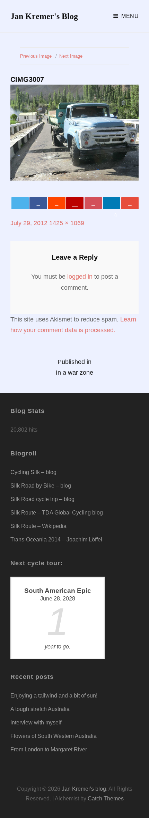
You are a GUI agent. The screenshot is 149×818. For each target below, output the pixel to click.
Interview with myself (35, 722)
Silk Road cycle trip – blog (42, 499)
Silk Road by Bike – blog (40, 486)
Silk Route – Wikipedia (38, 526)
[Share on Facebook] (38, 203)
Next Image (70, 56)
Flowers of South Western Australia (53, 736)
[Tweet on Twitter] (20, 203)
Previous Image (36, 56)
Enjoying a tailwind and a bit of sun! (53, 696)
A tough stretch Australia (40, 709)
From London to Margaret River (48, 749)
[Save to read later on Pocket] (93, 203)
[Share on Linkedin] (111, 203)
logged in (80, 276)
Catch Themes (106, 798)
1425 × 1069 (66, 223)
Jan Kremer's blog (44, 16)
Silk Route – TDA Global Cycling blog (56, 513)
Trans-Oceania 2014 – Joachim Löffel (56, 539)
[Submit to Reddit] (56, 203)
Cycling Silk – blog (33, 472)
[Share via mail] (130, 203)
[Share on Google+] (75, 203)
